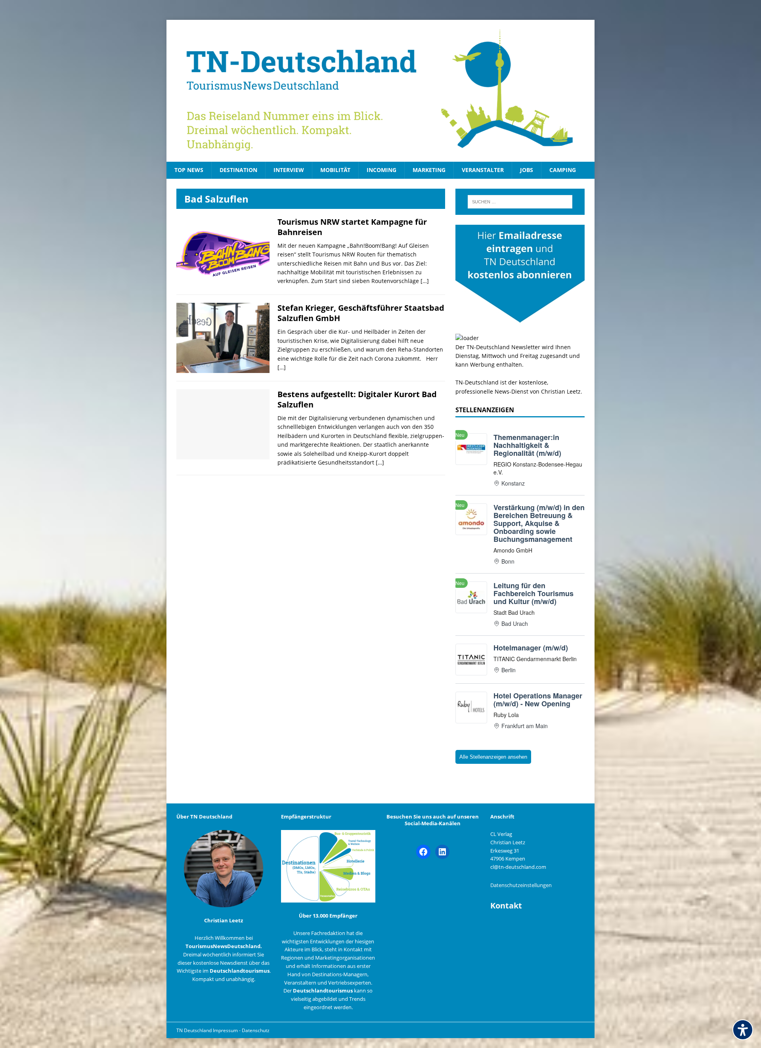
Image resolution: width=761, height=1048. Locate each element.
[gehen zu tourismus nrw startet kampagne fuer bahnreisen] (223, 282)
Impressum (226, 1030)
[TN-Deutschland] (380, 91)
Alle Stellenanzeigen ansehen (493, 757)
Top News (188, 170)
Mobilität (335, 170)
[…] (425, 281)
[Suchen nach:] (520, 201)
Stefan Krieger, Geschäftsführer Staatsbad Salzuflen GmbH (360, 312)
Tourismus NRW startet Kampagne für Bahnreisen (352, 226)
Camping (562, 170)
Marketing (429, 170)
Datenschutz (256, 1030)
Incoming (381, 170)
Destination (238, 170)
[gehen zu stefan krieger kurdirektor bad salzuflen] (223, 368)
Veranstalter (483, 170)
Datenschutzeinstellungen (521, 885)
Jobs (526, 170)
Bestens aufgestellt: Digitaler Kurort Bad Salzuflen (357, 399)
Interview (288, 170)
